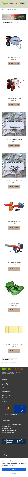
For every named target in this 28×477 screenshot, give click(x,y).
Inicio (5, 9)
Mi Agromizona (6, 454)
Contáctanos (5, 452)
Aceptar (14, 469)
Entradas (4, 401)
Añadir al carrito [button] (14, 63)
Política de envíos (6, 426)
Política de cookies (11, 465)
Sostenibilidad (5, 397)
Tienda (3, 399)
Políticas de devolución (8, 432)
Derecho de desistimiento (9, 430)
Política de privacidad (7, 458)
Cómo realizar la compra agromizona (11, 424)
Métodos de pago (6, 428)
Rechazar (14, 473)
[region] (14, 467)
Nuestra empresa (6, 395)
